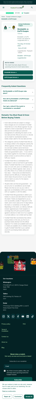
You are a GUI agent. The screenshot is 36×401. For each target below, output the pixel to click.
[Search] (32, 7)
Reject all (7, 396)
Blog (3, 347)
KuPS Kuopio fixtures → (11, 77)
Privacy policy (6, 324)
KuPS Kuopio (27, 56)
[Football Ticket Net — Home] (17, 7)
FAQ (24, 324)
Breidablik (20, 56)
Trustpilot (26, 13)
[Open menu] (3, 7)
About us (4, 342)
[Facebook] (18, 316)
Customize (18, 396)
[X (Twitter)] (8, 316)
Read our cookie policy (9, 391)
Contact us (5, 336)
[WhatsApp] (13, 316)
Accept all (29, 396)
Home (3, 16)
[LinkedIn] (28, 316)
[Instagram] (4, 316)
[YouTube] (23, 316)
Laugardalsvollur (21, 58)
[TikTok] (32, 316)
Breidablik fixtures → (10, 72)
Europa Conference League (13, 16)
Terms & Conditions (5, 330)
